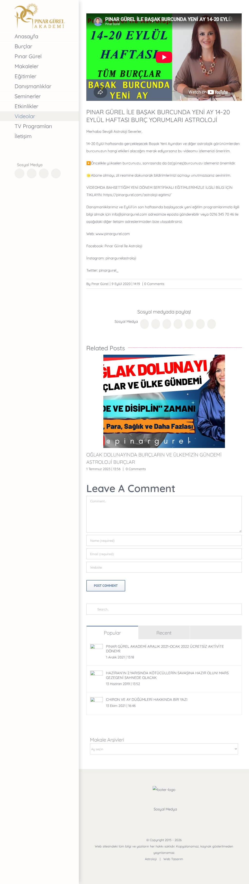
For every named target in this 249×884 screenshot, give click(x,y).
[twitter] (158, 818)
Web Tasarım (173, 859)
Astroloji (151, 859)
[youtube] (181, 818)
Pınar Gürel (99, 284)
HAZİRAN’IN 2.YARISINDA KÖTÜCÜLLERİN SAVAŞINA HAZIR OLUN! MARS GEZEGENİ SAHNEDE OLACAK (167, 675)
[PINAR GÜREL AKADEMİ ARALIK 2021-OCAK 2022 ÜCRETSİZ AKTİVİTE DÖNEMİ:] (96, 647)
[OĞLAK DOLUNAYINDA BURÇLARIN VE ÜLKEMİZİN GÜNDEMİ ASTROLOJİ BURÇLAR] (164, 401)
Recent (163, 633)
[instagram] (170, 818)
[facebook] (146, 818)
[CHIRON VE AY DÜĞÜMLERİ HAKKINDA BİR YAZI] (96, 700)
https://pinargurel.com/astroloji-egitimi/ (137, 194)
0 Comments (154, 284)
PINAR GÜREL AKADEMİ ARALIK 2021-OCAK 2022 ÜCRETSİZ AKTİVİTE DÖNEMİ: (165, 648)
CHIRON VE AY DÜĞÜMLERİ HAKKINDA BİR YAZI (146, 699)
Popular (112, 633)
